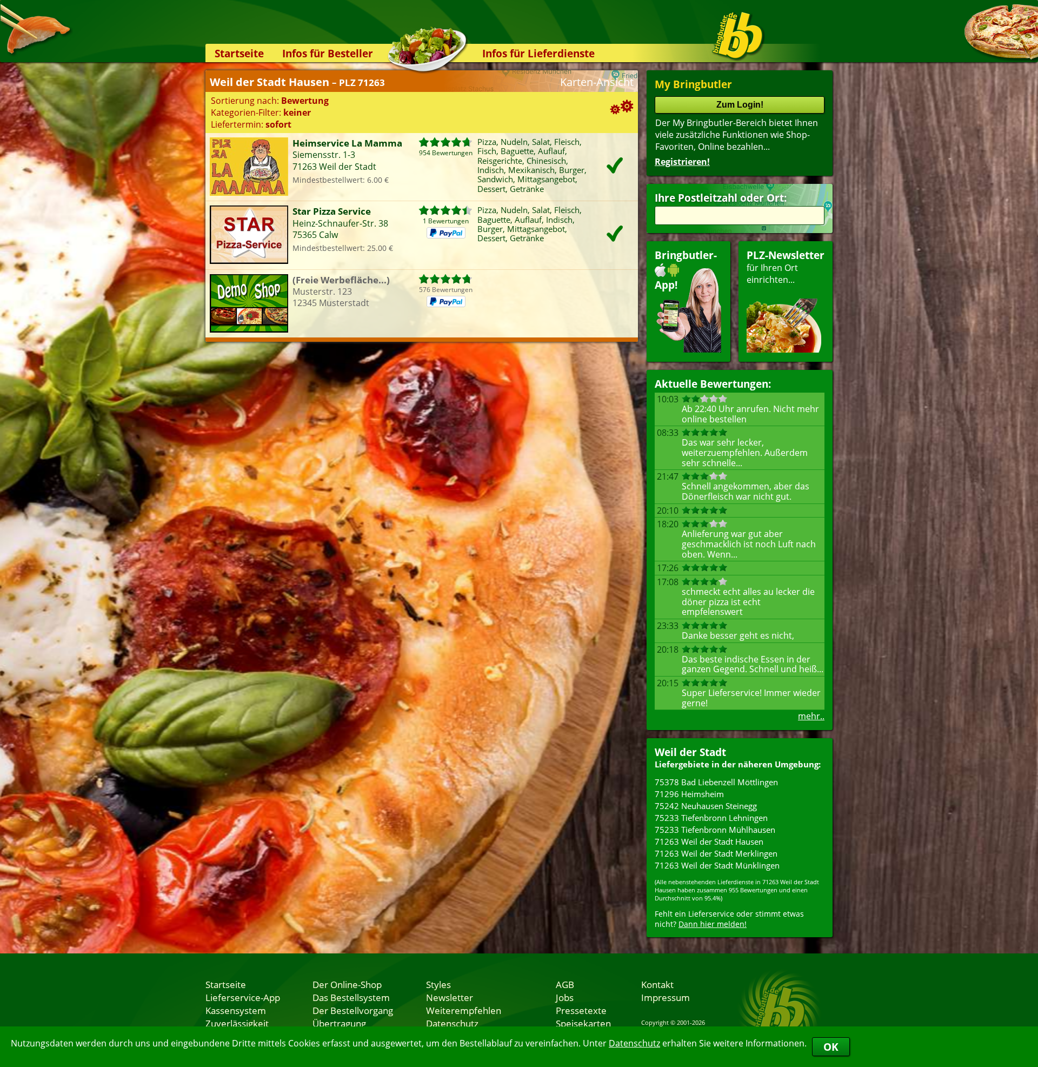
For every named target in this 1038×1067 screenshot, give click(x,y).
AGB (565, 984)
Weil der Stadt (690, 752)
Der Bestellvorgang (352, 1010)
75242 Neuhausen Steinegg (706, 805)
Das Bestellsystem (351, 997)
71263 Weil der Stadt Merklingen (716, 853)
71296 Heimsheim (689, 793)
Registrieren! (682, 162)
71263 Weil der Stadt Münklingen (717, 865)
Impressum (665, 997)
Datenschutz (634, 1043)
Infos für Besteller (327, 53)
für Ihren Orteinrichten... (785, 267)
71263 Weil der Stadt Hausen (709, 841)
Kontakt (657, 984)
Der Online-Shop (347, 984)
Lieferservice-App (242, 997)
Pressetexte (581, 1010)
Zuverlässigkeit (237, 1023)
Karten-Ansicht (597, 82)
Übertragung (339, 1023)
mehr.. (811, 716)
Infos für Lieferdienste (538, 53)
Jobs (565, 997)
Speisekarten (583, 1023)
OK (831, 1046)
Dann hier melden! (712, 924)
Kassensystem (235, 1010)
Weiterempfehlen (463, 1010)
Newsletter (449, 997)
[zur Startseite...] (737, 36)
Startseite (239, 53)
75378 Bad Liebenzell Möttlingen (716, 782)
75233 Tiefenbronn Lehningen (711, 817)
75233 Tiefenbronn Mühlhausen (715, 829)
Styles (438, 984)
